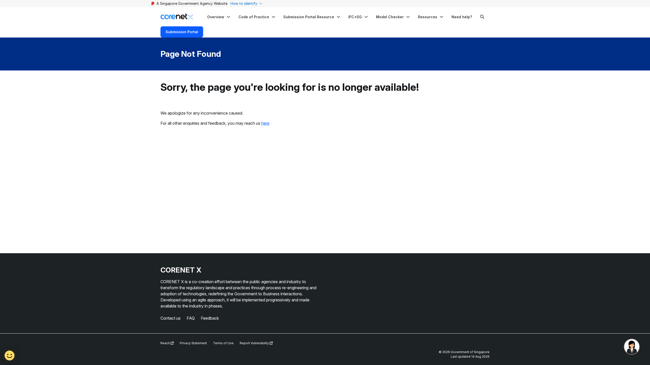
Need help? (461, 17)
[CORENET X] (176, 16)
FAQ (191, 318)
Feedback (210, 318)
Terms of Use (223, 343)
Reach (165, 343)
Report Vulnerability (255, 343)
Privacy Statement (193, 343)
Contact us (170, 318)
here (265, 123)
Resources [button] (427, 17)
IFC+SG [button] (355, 17)
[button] (218, 16)
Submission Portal (182, 32)
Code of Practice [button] (253, 17)
